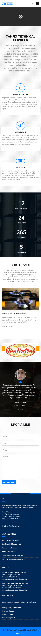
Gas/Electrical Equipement (11, 544)
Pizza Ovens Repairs (9, 552)
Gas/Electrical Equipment (14, 314)
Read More (6, 326)
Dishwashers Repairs (9, 548)
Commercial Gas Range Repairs (13, 559)
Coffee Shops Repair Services (12, 555)
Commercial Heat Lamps (10, 540)
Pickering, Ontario (20, 405)
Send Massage (8, 482)
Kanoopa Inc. (20, 633)
